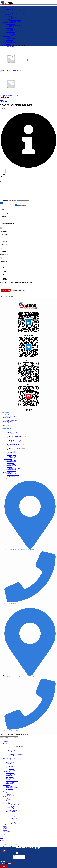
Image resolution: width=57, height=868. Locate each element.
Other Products (8, 472)
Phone (1, 181)
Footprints (8, 15)
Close (1, 735)
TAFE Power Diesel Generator (16, 10)
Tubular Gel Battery (12, 452)
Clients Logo (9, 13)
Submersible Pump (10, 42)
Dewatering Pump (10, 46)
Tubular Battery (11, 451)
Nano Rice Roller (11, 473)
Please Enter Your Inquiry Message (8, 200)
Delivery (5, 220)
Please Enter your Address (6, 859)
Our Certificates (8, 421)
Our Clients (7, 417)
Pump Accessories (11, 471)
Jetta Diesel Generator (14, 17)
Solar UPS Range (11, 449)
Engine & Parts (11, 476)
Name (1, 170)
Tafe (13, 31)
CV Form (2, 863)
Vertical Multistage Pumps (13, 468)
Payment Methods (13, 25)
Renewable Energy (8, 445)
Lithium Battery (9, 30)
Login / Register (7, 831)
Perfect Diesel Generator (14, 12)
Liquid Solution (8, 459)
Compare (5, 830)
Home (1, 45)
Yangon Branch (12, 22)
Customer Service (10, 23)
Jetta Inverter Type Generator (16, 18)
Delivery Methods (13, 26)
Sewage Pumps (11, 464)
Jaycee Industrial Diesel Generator (17, 13)
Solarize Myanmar (10, 32)
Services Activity (13, 35)
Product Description (8, 209)
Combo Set (11, 33)
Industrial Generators (11, 9)
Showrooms (9, 19)
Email (1, 176)
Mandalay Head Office (14, 21)
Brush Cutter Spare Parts (13, 475)
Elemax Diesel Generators (15, 20)
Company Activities (10, 10)
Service (5, 216)
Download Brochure (8, 223)
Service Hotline (12, 41)
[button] (28, 209)
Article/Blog (7, 423)
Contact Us (7, 425)
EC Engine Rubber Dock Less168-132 (9, 95)
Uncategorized (6, 45)
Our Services (7, 419)
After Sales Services (10, 28)
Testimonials (9, 16)
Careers (6, 424)
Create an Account (4, 843)
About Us (8, 9)
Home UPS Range (11, 447)
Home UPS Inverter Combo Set (17, 448)
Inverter (14, 34)
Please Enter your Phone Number (8, 853)
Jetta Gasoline (12, 16)
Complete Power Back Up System (15, 444)
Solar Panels (12, 34)
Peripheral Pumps (10, 37)
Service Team (12, 29)
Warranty (5, 213)
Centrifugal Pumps (10, 38)
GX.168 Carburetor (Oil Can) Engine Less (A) (11, 70)
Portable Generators (12, 437)
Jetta (13, 33)
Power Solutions (8, 431)
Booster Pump (9, 40)
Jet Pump (8, 44)
